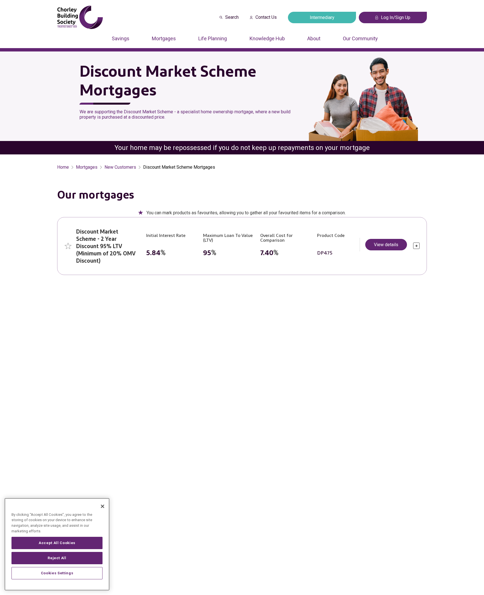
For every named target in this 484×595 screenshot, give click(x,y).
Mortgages (164, 38)
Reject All (57, 558)
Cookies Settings (57, 573)
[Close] (102, 506)
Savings (120, 38)
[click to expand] (416, 246)
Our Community (360, 38)
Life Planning (212, 38)
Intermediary (322, 17)
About (313, 38)
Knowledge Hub (267, 38)
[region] (57, 544)
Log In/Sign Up (395, 17)
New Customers (120, 167)
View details (386, 244)
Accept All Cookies (57, 543)
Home (63, 167)
